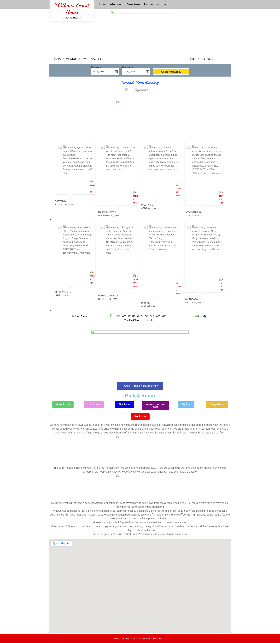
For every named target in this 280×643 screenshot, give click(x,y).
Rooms (148, 4)
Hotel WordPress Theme (129, 638)
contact (162, 4)
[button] (52, 318)
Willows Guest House (72, 8)
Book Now (133, 4)
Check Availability (171, 71)
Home (102, 4)
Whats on (116, 4)
